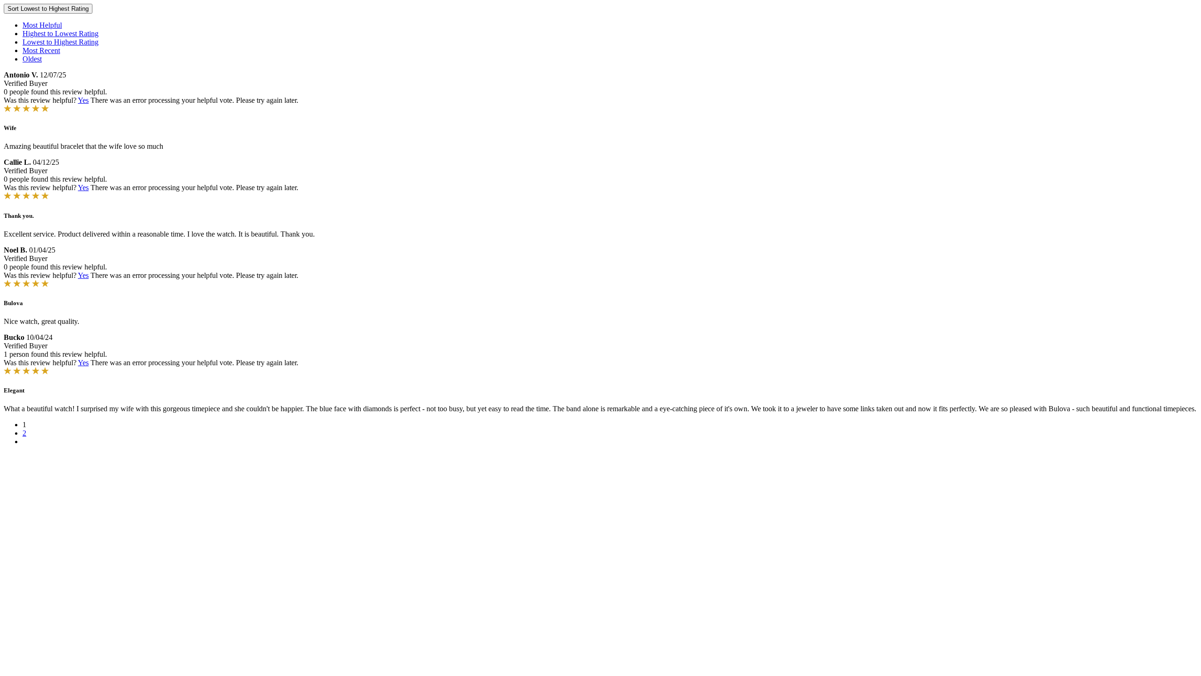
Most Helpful (42, 25)
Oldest (32, 59)
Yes (83, 100)
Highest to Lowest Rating (61, 34)
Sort (48, 8)
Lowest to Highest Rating (61, 42)
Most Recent (41, 50)
